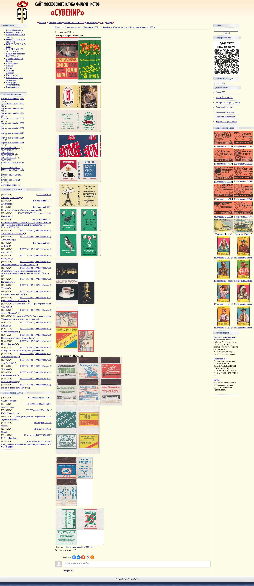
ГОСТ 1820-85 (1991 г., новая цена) (35, 213)
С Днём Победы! (8, 401)
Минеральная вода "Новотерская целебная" (21, 350)
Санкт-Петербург (9, 332)
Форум (109, 22)
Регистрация (92, 22)
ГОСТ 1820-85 (7, 155)
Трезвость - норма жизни (225, 337)
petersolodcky (219, 83)
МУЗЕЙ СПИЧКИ (224, 97)
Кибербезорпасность (10, 413)
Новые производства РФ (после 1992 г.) (67, 22)
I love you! (5, 258)
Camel (4, 432)
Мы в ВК (220, 92)
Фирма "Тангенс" (9, 313)
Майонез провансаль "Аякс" (14, 388)
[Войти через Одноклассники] (92, 557)
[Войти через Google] (88, 557)
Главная (42, 22)
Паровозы (5, 216)
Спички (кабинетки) (10, 197)
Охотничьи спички (9, 185)
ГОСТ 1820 (6, 160)
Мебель (4, 426)
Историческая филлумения (228, 102)
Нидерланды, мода (223, 257)
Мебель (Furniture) (9, 438)
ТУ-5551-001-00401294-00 (12, 170)
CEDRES (5, 307)
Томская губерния (9, 356)
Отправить (68, 571)
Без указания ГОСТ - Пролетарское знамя (32, 304)
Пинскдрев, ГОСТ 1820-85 (39, 441)
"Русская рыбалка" (9, 419)
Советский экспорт (224, 107)
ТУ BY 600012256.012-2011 (39, 398)
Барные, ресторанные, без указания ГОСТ (32, 416)
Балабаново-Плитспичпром (115, 27)
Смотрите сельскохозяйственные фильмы (20, 210)
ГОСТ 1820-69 (7, 150)
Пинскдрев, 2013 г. (42, 423)
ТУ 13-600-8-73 (44, 194)
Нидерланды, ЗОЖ (223, 146)
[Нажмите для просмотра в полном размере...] (67, 82)
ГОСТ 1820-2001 (8, 158)
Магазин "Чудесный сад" (12, 294)
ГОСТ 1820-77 (7, 153)
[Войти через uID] (74, 557)
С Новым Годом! (8, 375)
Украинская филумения (226, 121)
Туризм (4, 288)
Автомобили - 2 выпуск (12, 233)
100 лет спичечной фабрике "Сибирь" (18, 265)
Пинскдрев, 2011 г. (42, 429)
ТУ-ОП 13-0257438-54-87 (12, 163)
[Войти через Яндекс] (83, 557)
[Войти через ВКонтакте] (79, 557)
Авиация (5, 252)
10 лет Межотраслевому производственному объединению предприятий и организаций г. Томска (25, 272)
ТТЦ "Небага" (7, 363)
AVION (4, 246)
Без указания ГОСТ (10, 147)
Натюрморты (7, 282)
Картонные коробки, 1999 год (143, 27)
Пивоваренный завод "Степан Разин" (18, 338)
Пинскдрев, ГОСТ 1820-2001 (38, 435)
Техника (5, 369)
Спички (4, 325)
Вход (102, 22)
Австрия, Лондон (223, 234)
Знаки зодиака (7, 407)
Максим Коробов (9, 381)
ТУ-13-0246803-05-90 (10, 167)
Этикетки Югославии (225, 117)
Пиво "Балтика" (8, 344)
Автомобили (7, 240)
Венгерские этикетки (225, 112)
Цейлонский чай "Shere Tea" (14, 300)
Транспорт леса (220, 359)
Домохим (5, 204)
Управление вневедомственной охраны (19, 319)
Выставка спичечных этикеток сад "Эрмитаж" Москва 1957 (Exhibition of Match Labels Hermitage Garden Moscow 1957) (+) (26, 224)
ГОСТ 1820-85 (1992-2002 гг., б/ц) (35, 230)
